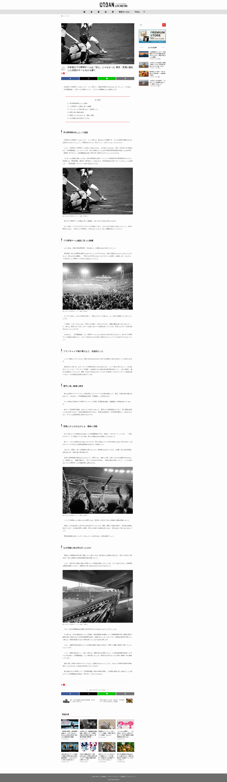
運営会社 (123, 776)
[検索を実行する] (164, 25)
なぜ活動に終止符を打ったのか (80, 118)
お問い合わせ (96, 776)
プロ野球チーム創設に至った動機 (80, 106)
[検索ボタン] (144, 12)
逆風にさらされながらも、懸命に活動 (82, 115)
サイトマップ (131, 776)
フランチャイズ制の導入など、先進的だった (84, 109)
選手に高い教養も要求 (77, 112)
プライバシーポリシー (113, 776)
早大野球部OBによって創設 (78, 103)
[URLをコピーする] (125, 78)
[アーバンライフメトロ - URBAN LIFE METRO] (113, 4)
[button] (70, 78)
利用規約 (103, 776)
